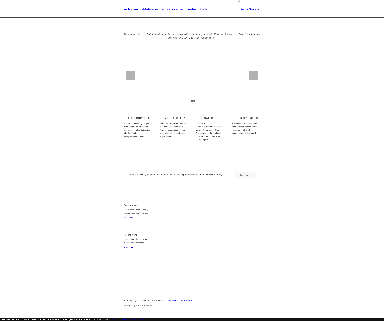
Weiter (253, 75)
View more (128, 217)
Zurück (130, 75)
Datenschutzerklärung (132, 319)
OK (113, 319)
